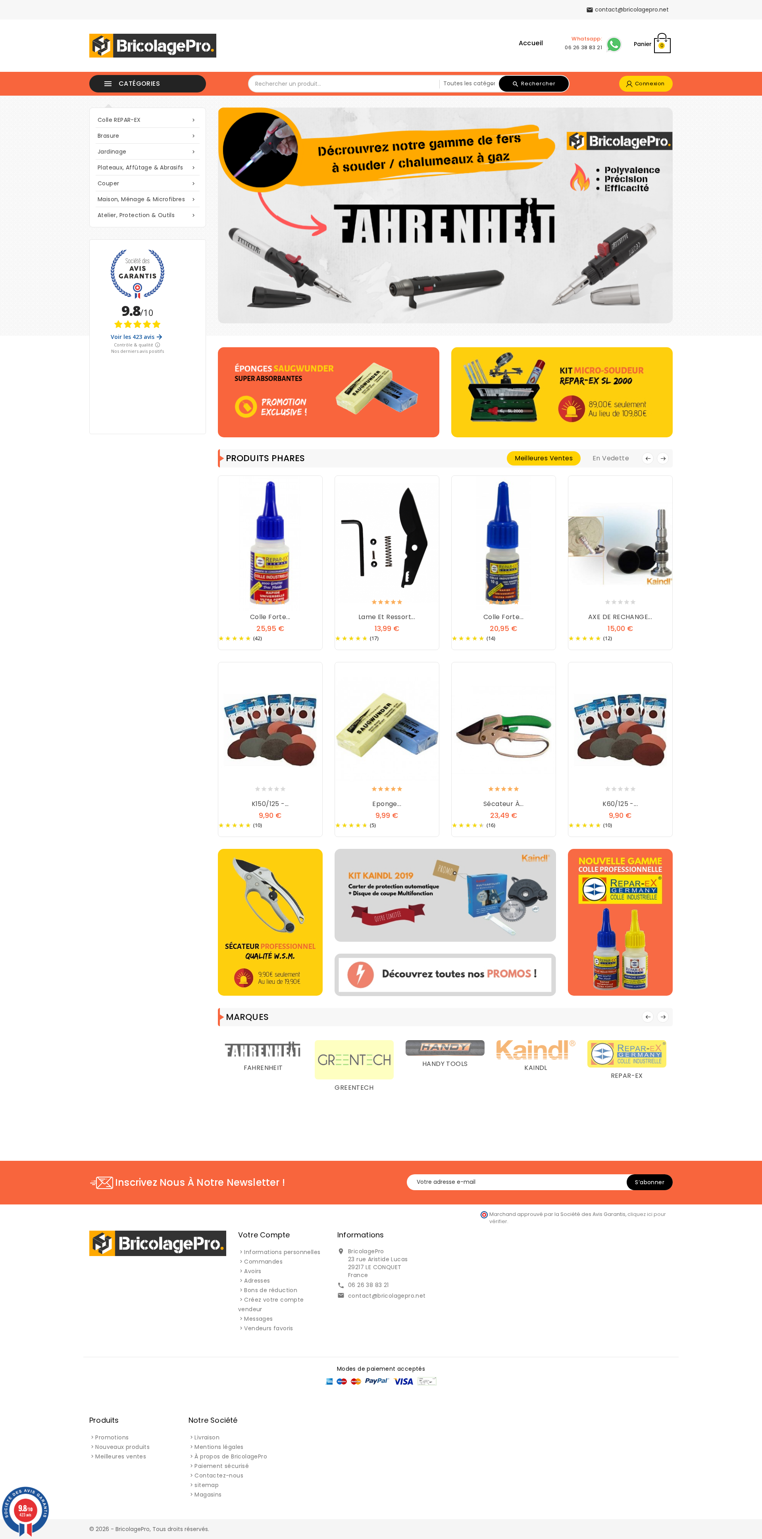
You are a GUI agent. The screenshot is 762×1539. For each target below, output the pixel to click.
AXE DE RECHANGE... (620, 616)
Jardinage (147, 152)
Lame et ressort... (386, 616)
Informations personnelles (282, 1252)
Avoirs (252, 1271)
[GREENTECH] (325, 1059)
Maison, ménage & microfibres (147, 199)
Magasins (207, 1495)
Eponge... (386, 803)
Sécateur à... (503, 803)
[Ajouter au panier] (262, 603)
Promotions (112, 1437)
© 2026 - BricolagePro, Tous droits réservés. (149, 1529)
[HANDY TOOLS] (416, 1047)
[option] (445, 215)
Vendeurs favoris (268, 1328)
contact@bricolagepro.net (387, 1296)
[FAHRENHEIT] (234, 1049)
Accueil (531, 43)
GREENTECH (325, 1087)
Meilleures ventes (120, 1456)
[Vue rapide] (278, 603)
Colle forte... (270, 616)
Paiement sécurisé (221, 1466)
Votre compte (264, 1235)
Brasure (147, 136)
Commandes (263, 1262)
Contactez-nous (218, 1475)
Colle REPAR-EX (147, 120)
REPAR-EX (598, 1075)
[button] (254, 215)
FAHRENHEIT (234, 1067)
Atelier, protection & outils (147, 215)
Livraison (206, 1437)
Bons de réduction (270, 1290)
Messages (258, 1319)
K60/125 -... (620, 803)
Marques (247, 1017)
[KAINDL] (507, 1049)
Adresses (257, 1281)
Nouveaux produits (122, 1447)
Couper (147, 183)
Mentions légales (218, 1447)
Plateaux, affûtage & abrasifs (147, 167)
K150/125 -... (270, 803)
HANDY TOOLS (416, 1063)
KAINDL (507, 1067)
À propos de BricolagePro (230, 1456)
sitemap (206, 1485)
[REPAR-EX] (598, 1053)
